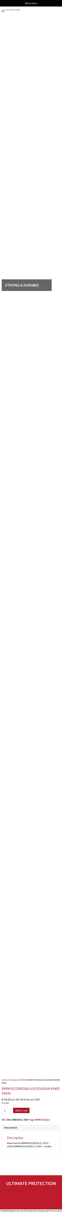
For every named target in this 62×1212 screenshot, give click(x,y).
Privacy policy (56, 1211)
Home (5, 1080)
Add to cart (21, 1110)
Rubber (46, 1119)
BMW (22, 1080)
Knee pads (14, 1080)
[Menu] (57, 273)
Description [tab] (10, 1127)
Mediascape (43, 1211)
